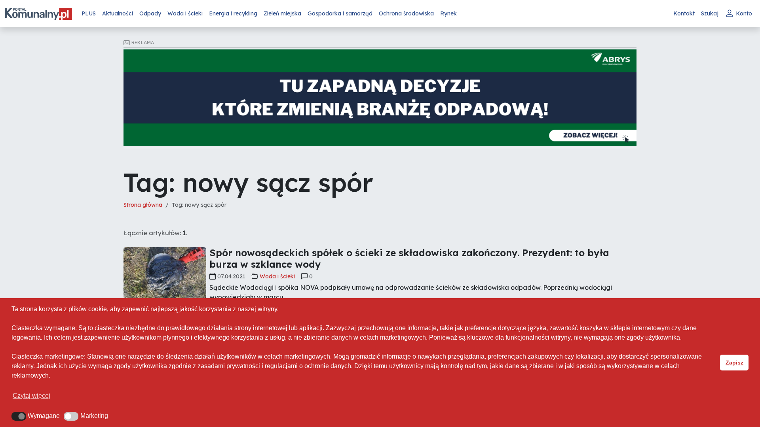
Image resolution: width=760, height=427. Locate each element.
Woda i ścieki (185, 13)
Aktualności (117, 13)
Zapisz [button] (734, 362)
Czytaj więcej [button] (31, 395)
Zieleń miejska (282, 13)
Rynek (448, 13)
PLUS (89, 13)
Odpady (150, 13)
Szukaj (709, 13)
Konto (744, 13)
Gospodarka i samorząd (340, 13)
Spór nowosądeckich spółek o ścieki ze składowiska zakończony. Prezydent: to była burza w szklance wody (409, 258)
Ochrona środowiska (406, 13)
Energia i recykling (233, 13)
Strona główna (143, 204)
